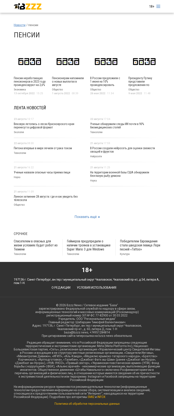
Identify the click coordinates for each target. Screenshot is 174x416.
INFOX (101, 397)
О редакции (61, 287)
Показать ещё (85, 217)
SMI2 (91, 397)
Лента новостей (30, 107)
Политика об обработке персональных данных (87, 403)
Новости (19, 25)
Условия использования (96, 287)
